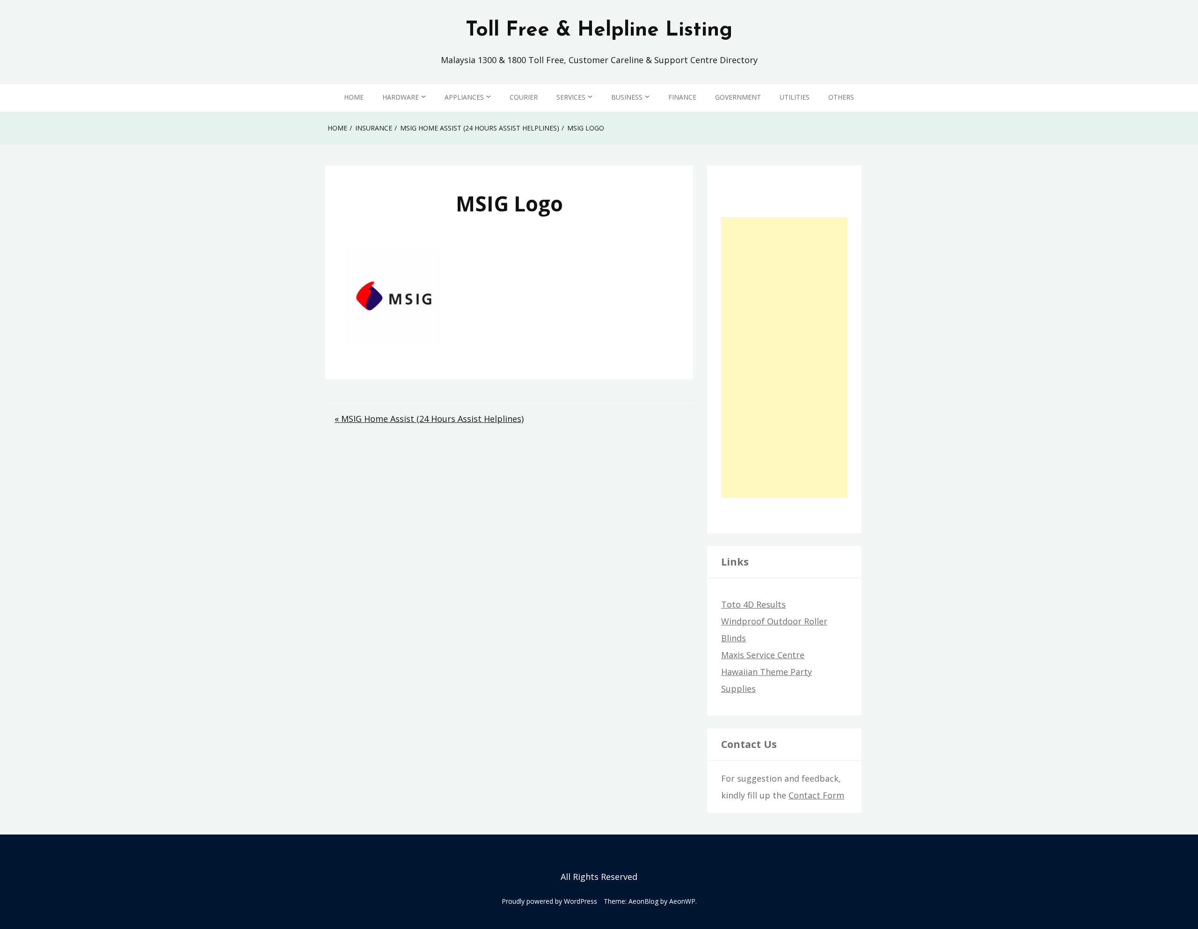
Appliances (464, 97)
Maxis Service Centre (762, 654)
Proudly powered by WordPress (549, 901)
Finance (682, 97)
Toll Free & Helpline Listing (599, 30)
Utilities (795, 97)
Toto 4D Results (753, 604)
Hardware (400, 97)
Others (841, 97)
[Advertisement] (784, 357)
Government (738, 97)
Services (570, 97)
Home (354, 97)
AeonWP (682, 901)
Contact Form (816, 795)
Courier (524, 97)
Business (627, 97)
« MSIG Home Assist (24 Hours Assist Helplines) (429, 418)
